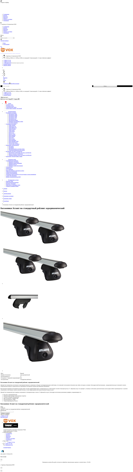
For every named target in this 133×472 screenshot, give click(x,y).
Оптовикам (6, 20)
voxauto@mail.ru (7, 64)
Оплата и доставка (7, 19)
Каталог (5, 15)
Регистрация (6, 44)
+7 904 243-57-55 (7, 62)
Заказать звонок (7, 65)
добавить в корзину (5, 413)
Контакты (5, 16)
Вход (4, 43)
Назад (10, 99)
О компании (6, 14)
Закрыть (16, 99)
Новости (5, 18)
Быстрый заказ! (4, 417)
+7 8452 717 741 (7, 60)
